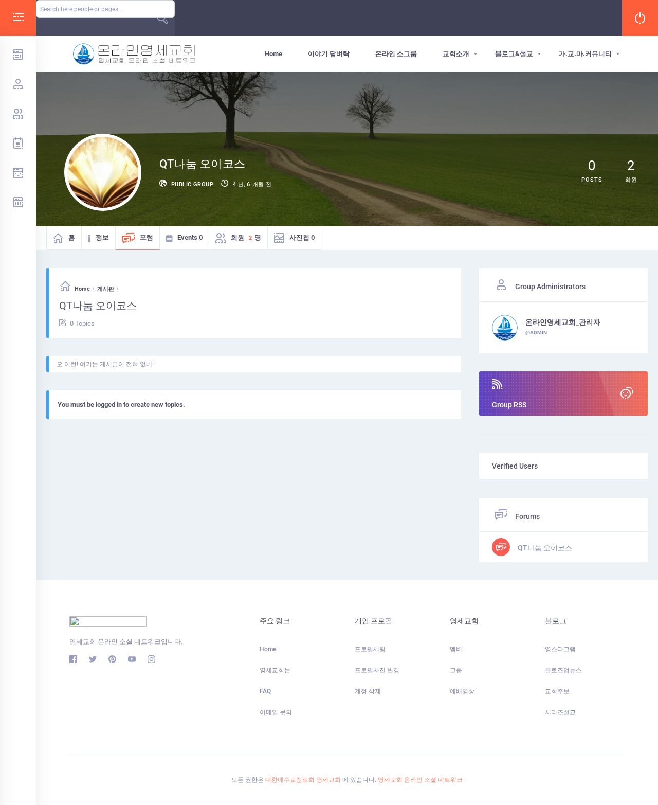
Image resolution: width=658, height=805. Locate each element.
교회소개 (456, 54)
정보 (102, 237)
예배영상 (462, 691)
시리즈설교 (560, 712)
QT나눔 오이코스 (544, 548)
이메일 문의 (276, 712)
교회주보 (557, 691)
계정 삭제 (368, 691)
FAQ (265, 691)
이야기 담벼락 (329, 54)
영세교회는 (275, 670)
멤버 (456, 649)
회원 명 (246, 237)
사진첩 (302, 237)
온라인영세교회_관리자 (562, 322)
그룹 (456, 670)
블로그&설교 (514, 54)
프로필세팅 (370, 649)
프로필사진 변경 (377, 670)
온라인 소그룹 (396, 54)
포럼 (146, 237)
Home (273, 54)
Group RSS (509, 405)
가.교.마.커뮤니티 (585, 54)
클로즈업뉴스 (563, 670)
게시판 (105, 288)
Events (190, 237)
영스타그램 (560, 649)
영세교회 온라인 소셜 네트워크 (420, 779)
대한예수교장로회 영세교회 (303, 779)
